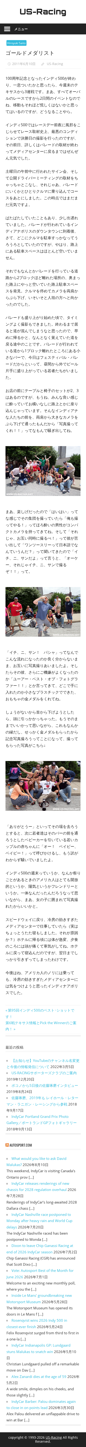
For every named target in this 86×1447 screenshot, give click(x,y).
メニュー (21, 29)
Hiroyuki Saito (16, 43)
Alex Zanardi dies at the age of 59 (38, 1376)
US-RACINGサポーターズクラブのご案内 (44, 1072)
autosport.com (21, 1145)
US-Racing (43, 11)
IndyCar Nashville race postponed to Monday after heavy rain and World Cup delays (39, 1220)
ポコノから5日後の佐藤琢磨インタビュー (44, 1085)
